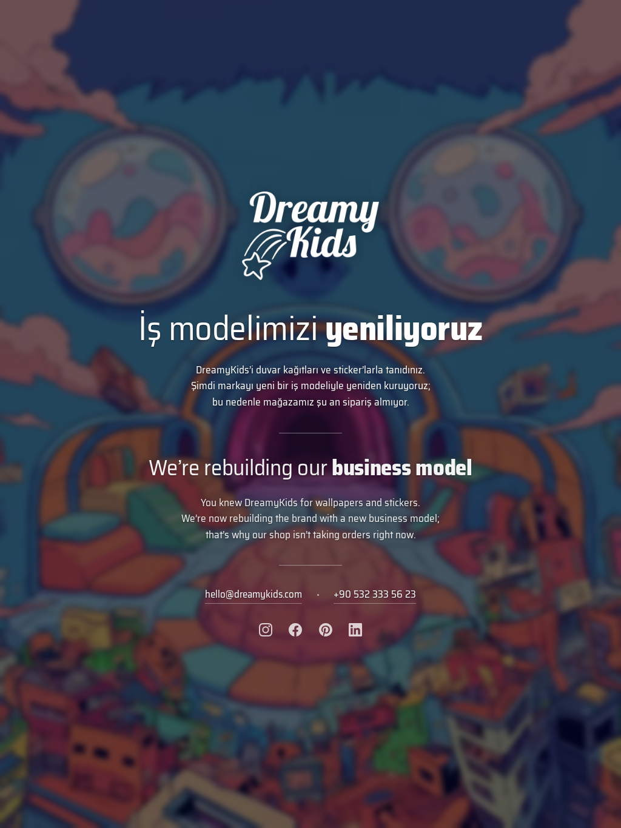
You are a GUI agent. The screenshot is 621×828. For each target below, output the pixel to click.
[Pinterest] (325, 629)
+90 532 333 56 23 (375, 594)
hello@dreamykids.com (253, 594)
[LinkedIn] (355, 629)
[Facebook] (295, 629)
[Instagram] (265, 629)
